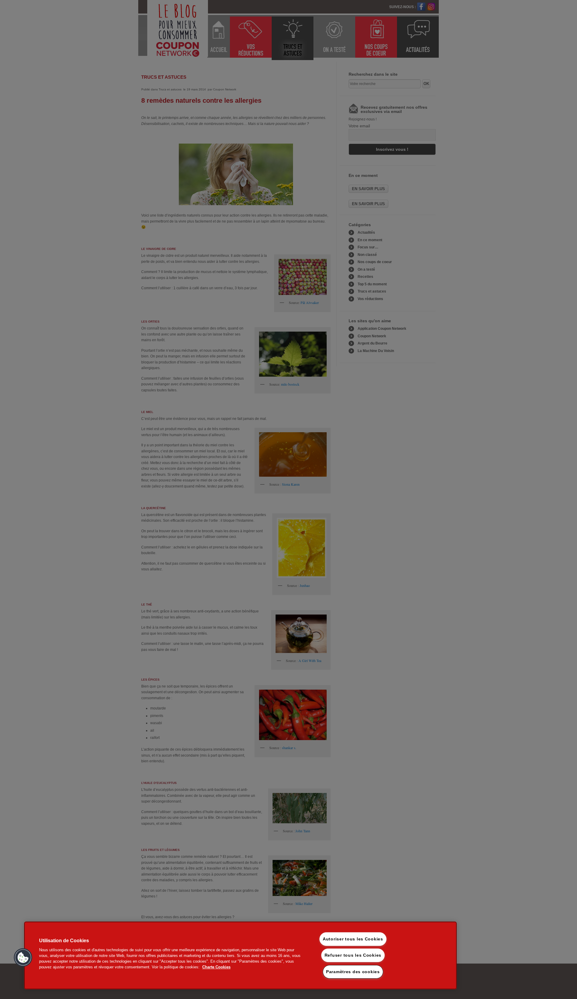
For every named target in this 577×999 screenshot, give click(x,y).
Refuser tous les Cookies (353, 955)
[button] (23, 957)
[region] (240, 955)
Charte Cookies (216, 967)
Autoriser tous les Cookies (353, 939)
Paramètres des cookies (353, 971)
